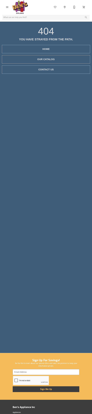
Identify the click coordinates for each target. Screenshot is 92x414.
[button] (7, 7)
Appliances (17, 412)
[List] (55, 7)
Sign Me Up (46, 389)
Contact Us (46, 69)
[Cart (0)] (84, 7)
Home (46, 49)
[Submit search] (86, 17)
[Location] (65, 7)
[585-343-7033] (74, 7)
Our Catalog (46, 59)
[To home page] (20, 7)
